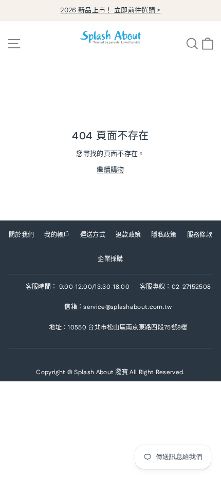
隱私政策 (163, 235)
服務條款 (199, 235)
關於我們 (21, 235)
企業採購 (110, 259)
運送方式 (92, 235)
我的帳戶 (56, 235)
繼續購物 (110, 169)
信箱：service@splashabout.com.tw (118, 307)
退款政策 (128, 235)
